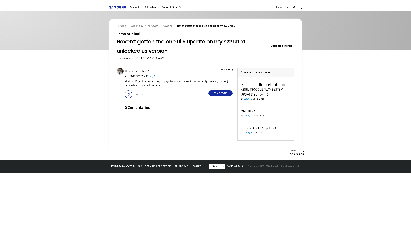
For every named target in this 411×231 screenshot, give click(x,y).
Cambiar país (235, 166)
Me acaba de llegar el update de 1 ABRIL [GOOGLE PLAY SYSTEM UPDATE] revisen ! (264, 89)
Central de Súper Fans (172, 7)
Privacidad (181, 166)
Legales (196, 166)
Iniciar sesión (282, 7)
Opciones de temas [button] (281, 45)
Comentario (220, 93)
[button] (227, 69)
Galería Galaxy (151, 7)
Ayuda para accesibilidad (126, 166)
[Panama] (117, 7)
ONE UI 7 (247, 111)
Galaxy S (151, 76)
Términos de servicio (158, 166)
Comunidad (135, 7)
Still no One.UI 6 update (257, 128)
